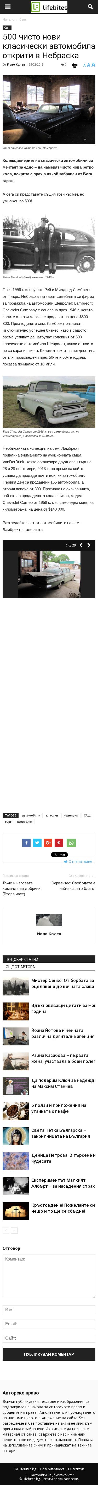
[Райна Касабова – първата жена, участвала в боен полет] (16, 1061)
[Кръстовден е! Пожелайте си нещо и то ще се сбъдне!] (16, 1211)
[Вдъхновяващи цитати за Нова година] (16, 1011)
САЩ (87, 815)
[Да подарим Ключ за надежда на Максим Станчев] (16, 1086)
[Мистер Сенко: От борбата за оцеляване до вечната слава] (16, 986)
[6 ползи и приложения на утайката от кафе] (16, 1111)
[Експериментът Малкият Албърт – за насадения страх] (16, 1186)
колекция (71, 815)
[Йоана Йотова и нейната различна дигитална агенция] (16, 1036)
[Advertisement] (49, 653)
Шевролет (24, 822)
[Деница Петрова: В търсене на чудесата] (16, 1161)
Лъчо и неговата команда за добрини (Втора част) (22, 888)
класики (52, 815)
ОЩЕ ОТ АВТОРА (20, 967)
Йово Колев (16, 64)
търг (8, 822)
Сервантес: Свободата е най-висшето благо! (73, 886)
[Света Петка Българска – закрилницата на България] (16, 1136)
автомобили (31, 815)
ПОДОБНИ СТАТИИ (22, 959)
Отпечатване (79, 861)
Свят (7, 27)
